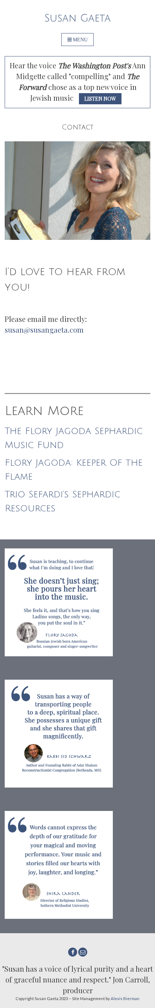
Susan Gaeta (77, 18)
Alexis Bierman (125, 998)
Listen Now (100, 98)
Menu (80, 39)
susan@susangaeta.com (44, 329)
